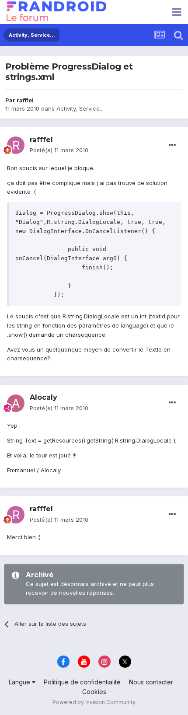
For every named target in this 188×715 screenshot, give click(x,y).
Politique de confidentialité (82, 682)
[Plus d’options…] (172, 145)
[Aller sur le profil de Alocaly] (15, 403)
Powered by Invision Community (94, 702)
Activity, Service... (80, 108)
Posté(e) (59, 149)
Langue (20, 682)
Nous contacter (151, 682)
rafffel (25, 100)
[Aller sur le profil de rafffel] (15, 145)
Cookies (94, 691)
